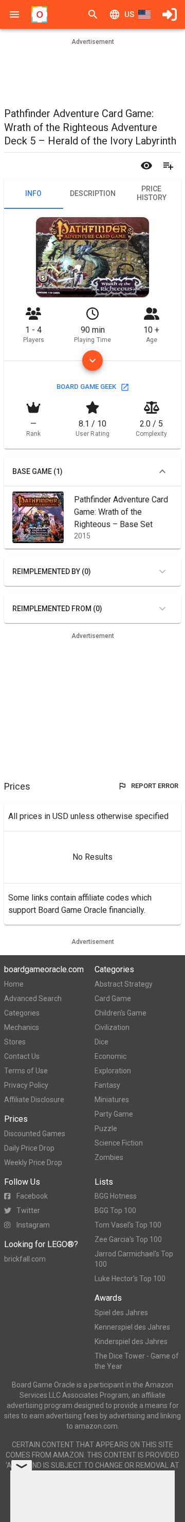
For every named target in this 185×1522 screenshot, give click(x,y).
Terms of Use (26, 1071)
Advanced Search (33, 998)
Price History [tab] (151, 193)
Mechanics (21, 1027)
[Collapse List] (162, 471)
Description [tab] (93, 193)
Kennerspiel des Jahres (132, 1327)
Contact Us (22, 1056)
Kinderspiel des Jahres (131, 1341)
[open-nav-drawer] (14, 14)
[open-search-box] (93, 14)
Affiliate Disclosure (34, 1099)
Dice (101, 1042)
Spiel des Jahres (121, 1312)
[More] (92, 360)
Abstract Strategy (124, 984)
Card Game (113, 998)
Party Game (114, 1114)
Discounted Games (34, 1134)
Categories (22, 1013)
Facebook (32, 1196)
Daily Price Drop (29, 1148)
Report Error (154, 786)
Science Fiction (119, 1143)
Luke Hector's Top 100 (130, 1278)
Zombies (109, 1157)
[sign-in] (169, 14)
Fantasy (107, 1085)
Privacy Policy (26, 1085)
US (129, 14)
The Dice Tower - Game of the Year (137, 1361)
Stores (15, 1042)
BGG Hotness (116, 1196)
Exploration (113, 1071)
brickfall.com (25, 1259)
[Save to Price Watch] (146, 165)
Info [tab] (33, 193)
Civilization (112, 1027)
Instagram (33, 1225)
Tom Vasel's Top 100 (128, 1225)
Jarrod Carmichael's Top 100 (134, 1259)
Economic (110, 1056)
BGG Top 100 (115, 1210)
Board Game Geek (86, 386)
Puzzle (106, 1128)
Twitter (28, 1210)
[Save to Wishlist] (168, 165)
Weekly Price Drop (33, 1162)
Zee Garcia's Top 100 (128, 1239)
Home (14, 984)
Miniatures (112, 1099)
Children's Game (120, 1013)
